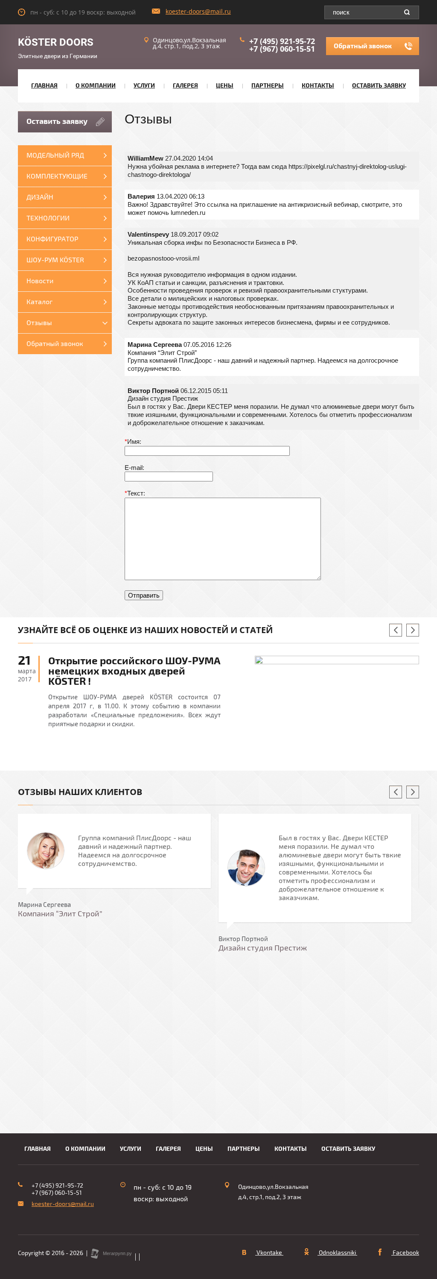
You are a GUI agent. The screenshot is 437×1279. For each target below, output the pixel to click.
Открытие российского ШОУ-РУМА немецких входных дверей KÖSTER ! (134, 671)
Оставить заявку (379, 85)
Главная (44, 85)
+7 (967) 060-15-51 (282, 49)
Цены (224, 85)
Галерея (185, 85)
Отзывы (39, 323)
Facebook (405, 1252)
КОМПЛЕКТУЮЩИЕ (56, 176)
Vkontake (269, 1252)
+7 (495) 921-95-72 (282, 41)
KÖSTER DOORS (55, 42)
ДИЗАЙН (39, 197)
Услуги (144, 85)
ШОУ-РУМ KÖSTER (55, 260)
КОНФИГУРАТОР (52, 239)
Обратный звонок (363, 46)
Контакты (318, 85)
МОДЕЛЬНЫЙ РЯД (55, 155)
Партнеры (267, 85)
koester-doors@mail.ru (198, 11)
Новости (39, 281)
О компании (96, 85)
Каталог (39, 302)
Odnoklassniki (337, 1252)
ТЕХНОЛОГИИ (48, 218)
